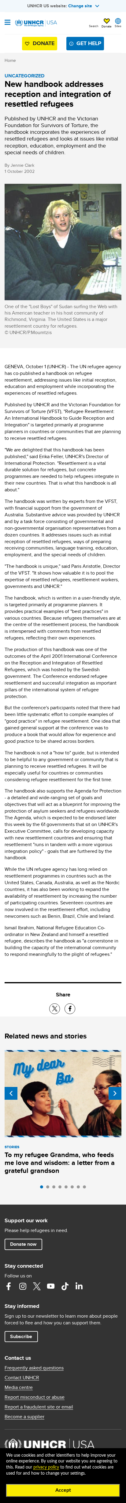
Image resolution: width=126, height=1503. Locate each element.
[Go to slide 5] (68, 1188)
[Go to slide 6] (74, 1188)
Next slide (115, 1093)
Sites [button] (118, 26)
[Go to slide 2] (49, 1188)
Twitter (37, 1286)
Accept (63, 1490)
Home (10, 60)
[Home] (36, 23)
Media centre (19, 1387)
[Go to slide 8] (86, 1188)
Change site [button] (80, 6)
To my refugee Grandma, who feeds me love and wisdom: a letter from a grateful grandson (60, 1163)
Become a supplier (24, 1416)
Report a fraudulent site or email (39, 1407)
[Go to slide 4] (61, 1188)
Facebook (9, 1286)
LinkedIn (79, 1286)
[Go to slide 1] (43, 1188)
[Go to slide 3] (55, 1188)
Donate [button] (107, 26)
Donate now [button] (23, 1244)
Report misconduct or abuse (35, 1397)
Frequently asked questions (34, 1368)
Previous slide (11, 1093)
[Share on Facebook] (70, 1008)
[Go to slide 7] (80, 1188)
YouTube (51, 1286)
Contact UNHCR (22, 1377)
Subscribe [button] (21, 1336)
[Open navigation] (7, 23)
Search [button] (93, 26)
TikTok (65, 1286)
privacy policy (46, 1467)
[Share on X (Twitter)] (54, 1008)
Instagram (23, 1286)
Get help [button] (88, 43)
